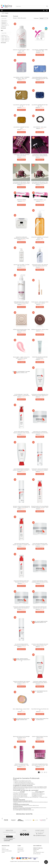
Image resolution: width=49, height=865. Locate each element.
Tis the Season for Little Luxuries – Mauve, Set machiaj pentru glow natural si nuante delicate (21, 183)
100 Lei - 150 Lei (4, 38)
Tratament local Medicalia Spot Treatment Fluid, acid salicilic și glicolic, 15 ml (21, 682)
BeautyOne (4, 22)
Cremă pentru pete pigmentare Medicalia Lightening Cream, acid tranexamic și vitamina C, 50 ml (21, 607)
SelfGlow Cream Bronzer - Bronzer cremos (39, 329)
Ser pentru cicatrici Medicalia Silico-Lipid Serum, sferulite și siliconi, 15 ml (40, 645)
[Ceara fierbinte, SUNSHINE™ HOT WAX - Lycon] (21, 120)
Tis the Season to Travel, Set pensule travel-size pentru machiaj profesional (39, 155)
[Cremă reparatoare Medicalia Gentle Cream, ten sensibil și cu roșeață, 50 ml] (39, 529)
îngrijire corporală (28, 787)
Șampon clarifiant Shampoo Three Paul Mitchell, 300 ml (40, 737)
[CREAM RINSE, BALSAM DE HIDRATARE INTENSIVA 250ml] (39, 347)
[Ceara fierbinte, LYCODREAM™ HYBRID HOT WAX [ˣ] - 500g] (39, 35)
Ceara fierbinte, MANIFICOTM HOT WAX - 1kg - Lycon (40, 105)
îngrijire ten (41, 786)
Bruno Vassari (4, 25)
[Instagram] (28, 834)
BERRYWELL (4, 23)
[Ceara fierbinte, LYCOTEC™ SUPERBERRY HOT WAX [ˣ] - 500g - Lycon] (21, 67)
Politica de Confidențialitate (8, 840)
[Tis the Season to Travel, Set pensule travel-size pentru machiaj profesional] (39, 144)
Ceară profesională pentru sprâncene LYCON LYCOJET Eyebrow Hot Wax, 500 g (40, 78)
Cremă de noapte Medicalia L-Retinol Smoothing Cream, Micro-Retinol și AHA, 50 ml (40, 581)
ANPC (19, 852)
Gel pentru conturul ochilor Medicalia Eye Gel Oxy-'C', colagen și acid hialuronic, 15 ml (21, 507)
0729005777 (40, 833)
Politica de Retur (20, 849)
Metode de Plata (20, 848)
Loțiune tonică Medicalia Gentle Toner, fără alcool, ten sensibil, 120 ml (21, 581)
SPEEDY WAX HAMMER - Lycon (40, 199)
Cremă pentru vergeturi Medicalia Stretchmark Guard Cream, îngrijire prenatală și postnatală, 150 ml (40, 682)
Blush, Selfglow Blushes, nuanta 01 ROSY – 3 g (21, 709)
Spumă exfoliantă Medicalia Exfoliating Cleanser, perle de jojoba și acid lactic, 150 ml (21, 469)
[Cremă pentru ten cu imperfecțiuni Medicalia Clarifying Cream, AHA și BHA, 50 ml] (39, 417)
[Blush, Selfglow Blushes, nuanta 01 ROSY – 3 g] (21, 699)
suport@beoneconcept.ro (40, 835)
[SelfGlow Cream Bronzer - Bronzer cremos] (39, 319)
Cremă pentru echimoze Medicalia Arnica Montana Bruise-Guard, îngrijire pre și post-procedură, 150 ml (39, 395)
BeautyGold (4, 20)
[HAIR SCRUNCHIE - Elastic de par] (39, 119)
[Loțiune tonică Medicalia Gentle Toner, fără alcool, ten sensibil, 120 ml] (21, 566)
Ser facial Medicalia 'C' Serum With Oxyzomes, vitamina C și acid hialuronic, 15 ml (21, 395)
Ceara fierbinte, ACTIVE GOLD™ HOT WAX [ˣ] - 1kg (21, 105)
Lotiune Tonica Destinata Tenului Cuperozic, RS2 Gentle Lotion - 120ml (21, 764)
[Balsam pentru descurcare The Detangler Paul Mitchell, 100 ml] (21, 726)
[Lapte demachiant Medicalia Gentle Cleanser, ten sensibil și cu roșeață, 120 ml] (21, 528)
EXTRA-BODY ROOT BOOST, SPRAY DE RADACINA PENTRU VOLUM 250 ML (21, 302)
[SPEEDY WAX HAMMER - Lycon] (39, 195)
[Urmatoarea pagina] (46, 772)
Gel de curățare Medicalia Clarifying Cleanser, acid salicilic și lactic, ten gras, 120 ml (21, 432)
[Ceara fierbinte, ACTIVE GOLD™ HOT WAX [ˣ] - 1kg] (21, 95)
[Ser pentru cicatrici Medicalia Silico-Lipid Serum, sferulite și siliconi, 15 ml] (39, 629)
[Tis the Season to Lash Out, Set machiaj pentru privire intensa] (21, 144)
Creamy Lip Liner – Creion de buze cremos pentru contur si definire (39, 302)
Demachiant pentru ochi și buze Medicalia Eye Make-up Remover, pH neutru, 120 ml (39, 507)
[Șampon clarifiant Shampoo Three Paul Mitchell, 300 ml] (39, 726)
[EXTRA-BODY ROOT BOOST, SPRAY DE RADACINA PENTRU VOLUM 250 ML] (21, 287)
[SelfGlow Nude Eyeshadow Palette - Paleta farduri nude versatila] (21, 319)
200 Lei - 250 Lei (4, 41)
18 (44, 772)
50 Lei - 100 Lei (4, 36)
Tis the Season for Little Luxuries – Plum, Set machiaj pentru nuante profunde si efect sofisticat (40, 183)
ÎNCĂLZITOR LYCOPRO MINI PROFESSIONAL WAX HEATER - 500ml (21, 238)
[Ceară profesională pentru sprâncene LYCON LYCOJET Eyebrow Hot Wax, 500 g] (39, 67)
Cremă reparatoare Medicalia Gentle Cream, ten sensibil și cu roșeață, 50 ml (40, 544)
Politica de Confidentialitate (7, 850)
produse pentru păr (21, 787)
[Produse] (2, 11)
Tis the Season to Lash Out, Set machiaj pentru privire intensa (21, 155)
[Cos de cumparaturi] (47, 10)
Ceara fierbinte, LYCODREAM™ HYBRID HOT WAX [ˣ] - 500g (40, 50)
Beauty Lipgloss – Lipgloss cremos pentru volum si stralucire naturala (21, 357)
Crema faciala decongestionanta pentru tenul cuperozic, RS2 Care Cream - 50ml (40, 764)
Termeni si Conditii (5, 849)
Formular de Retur (21, 850)
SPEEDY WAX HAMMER (21, 199)
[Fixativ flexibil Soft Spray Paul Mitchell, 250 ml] (39, 699)
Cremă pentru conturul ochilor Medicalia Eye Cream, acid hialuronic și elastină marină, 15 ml (40, 469)
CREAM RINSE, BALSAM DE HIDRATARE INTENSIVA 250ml (40, 357)
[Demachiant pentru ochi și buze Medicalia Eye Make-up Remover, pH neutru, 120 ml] (39, 491)
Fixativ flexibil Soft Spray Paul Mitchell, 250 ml (39, 709)
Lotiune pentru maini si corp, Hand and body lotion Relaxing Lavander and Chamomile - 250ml (40, 265)
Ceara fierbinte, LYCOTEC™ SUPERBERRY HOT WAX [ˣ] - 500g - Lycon (21, 78)
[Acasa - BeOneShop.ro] (7, 6)
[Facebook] (21, 834)
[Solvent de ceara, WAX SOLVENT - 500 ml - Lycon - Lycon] (21, 35)
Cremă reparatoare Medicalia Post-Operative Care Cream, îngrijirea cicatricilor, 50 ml (40, 607)
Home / (3, 13)
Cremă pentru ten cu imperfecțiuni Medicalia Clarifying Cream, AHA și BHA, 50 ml (40, 432)
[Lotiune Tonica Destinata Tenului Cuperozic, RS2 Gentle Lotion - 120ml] (21, 754)
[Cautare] (47, 6)
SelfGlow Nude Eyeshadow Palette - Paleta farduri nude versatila (21, 330)
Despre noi (4, 848)
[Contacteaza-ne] (43, 10)
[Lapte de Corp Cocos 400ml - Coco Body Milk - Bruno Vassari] (21, 254)
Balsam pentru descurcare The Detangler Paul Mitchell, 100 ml (21, 737)
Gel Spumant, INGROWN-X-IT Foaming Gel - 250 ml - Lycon (39, 238)
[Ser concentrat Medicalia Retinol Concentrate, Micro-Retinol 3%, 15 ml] (21, 629)
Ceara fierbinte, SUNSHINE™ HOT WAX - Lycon (21, 127)
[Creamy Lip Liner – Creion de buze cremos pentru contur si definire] (39, 287)
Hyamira (3, 26)
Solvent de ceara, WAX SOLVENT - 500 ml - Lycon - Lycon (21, 50)
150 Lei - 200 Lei (4, 39)
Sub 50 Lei (4, 35)
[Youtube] (23, 834)
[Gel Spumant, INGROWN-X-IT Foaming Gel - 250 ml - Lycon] (39, 222)
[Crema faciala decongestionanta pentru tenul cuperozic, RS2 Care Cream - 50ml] (39, 754)
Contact (3, 852)
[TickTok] (26, 834)
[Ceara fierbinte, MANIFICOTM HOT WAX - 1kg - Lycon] (39, 95)
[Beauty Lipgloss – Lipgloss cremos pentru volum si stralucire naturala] (21, 347)
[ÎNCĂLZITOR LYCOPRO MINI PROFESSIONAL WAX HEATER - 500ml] (21, 222)
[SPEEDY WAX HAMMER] (21, 195)
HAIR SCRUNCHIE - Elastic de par (39, 127)
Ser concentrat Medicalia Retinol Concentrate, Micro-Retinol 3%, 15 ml (21, 645)
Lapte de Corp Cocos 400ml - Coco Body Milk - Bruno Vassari (21, 265)
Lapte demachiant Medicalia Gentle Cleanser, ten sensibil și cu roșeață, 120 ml (21, 544)
